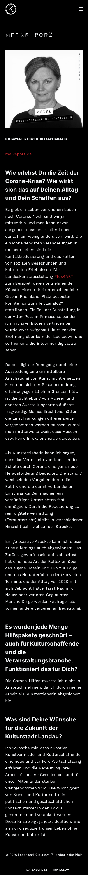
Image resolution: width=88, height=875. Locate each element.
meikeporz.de (18, 153)
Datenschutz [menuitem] (36, 869)
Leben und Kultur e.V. (34, 855)
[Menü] (81, 9)
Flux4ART (63, 276)
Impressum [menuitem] (61, 869)
